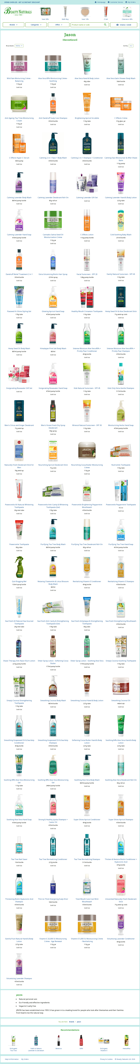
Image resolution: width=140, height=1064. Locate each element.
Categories (35, 25)
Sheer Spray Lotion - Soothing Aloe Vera (87, 661)
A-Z (131, 46)
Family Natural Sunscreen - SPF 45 (121, 274)
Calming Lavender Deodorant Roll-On (53, 197)
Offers (57, 25)
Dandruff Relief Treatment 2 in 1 (19, 274)
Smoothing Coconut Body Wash (53, 700)
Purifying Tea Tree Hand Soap (120, 544)
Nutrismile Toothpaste (120, 465)
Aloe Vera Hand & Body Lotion (87, 78)
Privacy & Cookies (106, 1059)
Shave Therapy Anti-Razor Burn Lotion (19, 661)
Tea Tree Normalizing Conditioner (53, 859)
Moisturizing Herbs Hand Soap (121, 425)
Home (100, 2)
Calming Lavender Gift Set (87, 197)
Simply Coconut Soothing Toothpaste (121, 661)
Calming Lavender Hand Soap (19, 234)
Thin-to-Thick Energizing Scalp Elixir (53, 899)
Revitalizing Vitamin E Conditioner (87, 581)
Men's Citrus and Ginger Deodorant (19, 425)
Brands (12, 25)
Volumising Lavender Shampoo (19, 978)
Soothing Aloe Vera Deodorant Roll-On (121, 780)
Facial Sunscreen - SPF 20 (87, 274)
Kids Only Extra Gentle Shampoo (121, 388)
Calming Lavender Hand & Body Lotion (121, 197)
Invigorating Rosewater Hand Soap (53, 388)
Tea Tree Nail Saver (19, 859)
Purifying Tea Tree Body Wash (53, 544)
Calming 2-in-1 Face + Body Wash (53, 158)
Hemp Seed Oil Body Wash (19, 348)
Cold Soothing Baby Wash (120, 234)
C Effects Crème (121, 118)
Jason (70, 34)
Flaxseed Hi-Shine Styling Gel (19, 311)
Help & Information (12, 1059)
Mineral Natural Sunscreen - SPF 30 (87, 425)
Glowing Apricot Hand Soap (53, 311)
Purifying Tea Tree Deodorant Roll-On (87, 544)
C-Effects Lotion (86, 234)
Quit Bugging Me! (19, 581)
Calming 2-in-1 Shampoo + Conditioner (87, 158)
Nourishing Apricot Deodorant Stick (53, 465)
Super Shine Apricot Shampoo (121, 819)
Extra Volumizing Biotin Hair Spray (53, 274)
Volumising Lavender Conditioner (121, 939)
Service (116, 2)
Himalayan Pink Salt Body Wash (53, 348)
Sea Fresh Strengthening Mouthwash (121, 621)
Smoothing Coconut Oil (120, 700)
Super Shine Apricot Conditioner (87, 819)
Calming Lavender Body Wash (19, 197)
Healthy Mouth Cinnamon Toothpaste (86, 311)
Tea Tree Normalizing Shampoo (87, 859)
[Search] (105, 24)
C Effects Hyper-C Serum (19, 158)
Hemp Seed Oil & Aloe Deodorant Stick (121, 311)
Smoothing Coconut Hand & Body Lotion (87, 700)
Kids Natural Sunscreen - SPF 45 (87, 388)
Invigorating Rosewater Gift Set (19, 388)
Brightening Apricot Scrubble (87, 118)
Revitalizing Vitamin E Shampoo (121, 581)
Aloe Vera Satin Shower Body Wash (121, 78)
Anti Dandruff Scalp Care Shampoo (53, 118)
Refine (18, 46)
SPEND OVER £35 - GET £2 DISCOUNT (22, 2)
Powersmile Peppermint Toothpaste (121, 504)
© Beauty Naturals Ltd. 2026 (125, 1059)
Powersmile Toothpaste (19, 544)
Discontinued (70, 40)
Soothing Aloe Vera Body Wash (87, 780)
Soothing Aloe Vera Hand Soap (19, 819)
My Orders (131, 2)
